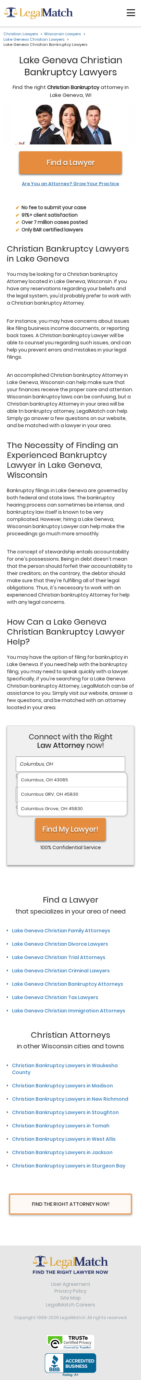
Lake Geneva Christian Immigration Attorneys (68, 1010)
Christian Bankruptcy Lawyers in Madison (62, 1085)
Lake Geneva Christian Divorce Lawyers (60, 944)
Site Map (70, 1297)
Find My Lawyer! (70, 829)
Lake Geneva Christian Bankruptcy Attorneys (67, 984)
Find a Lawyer (71, 162)
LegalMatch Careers (70, 1304)
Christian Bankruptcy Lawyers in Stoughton (65, 1112)
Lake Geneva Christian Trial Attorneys (58, 957)
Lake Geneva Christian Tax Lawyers (55, 997)
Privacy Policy (70, 1291)
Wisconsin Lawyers (62, 34)
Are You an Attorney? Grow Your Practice (70, 184)
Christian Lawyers (20, 34)
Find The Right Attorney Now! (71, 1204)
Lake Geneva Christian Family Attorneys (61, 930)
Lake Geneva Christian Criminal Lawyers (61, 970)
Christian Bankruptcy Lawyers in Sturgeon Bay (68, 1165)
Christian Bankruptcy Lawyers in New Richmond (70, 1099)
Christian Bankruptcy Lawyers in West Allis (64, 1139)
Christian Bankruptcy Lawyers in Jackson (62, 1152)
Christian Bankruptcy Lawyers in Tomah (61, 1125)
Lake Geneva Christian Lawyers (33, 39)
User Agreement (70, 1284)
